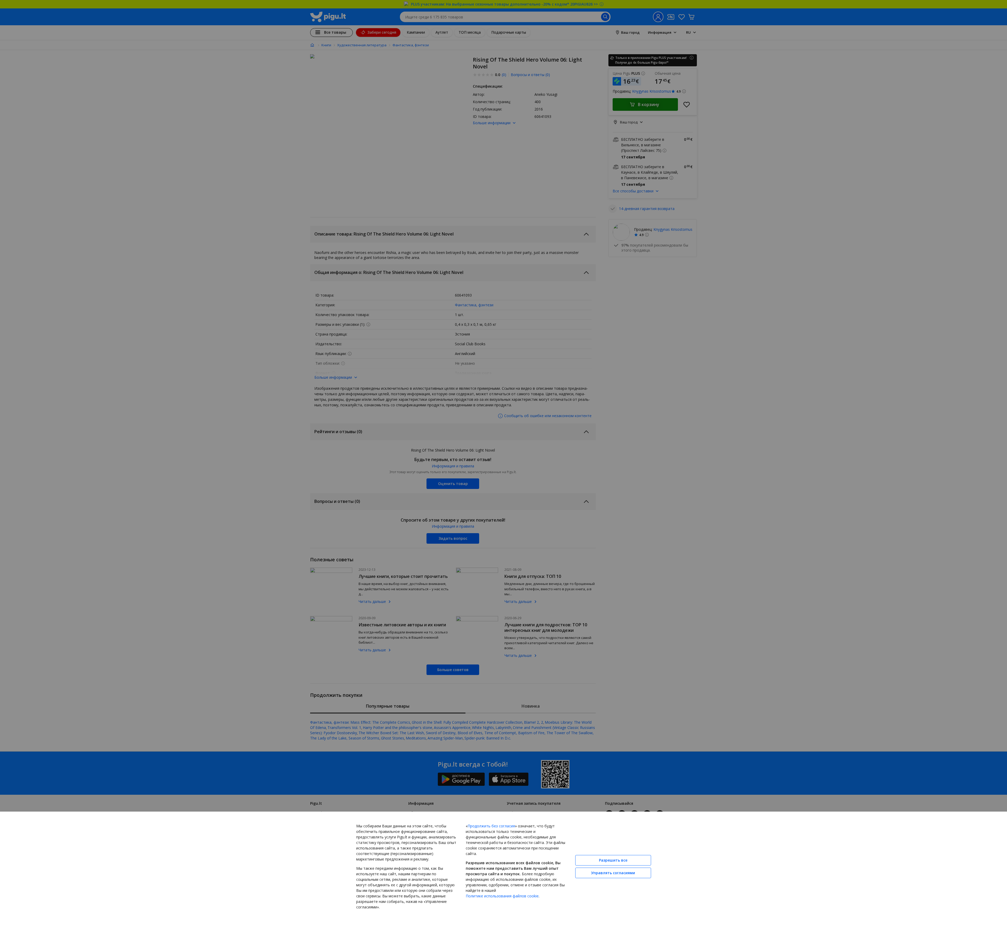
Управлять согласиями (613, 872)
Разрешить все (613, 860)
